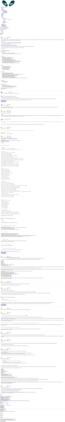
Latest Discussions (5, 11)
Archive (1, 417)
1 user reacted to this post (3, 88)
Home (2, 8)
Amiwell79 (22, 400)
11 (0, 395)
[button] (2, 114)
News (2, 9)
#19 (7, 358)
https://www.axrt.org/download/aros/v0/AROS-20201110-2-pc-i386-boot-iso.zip (12, 42)
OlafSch (27, 400)
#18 (7, 349)
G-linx (24, 400)
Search (2, 16)
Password (1, 402)
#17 (7, 340)
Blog (2, 15)
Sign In (4, 21)
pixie (18, 400)
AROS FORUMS (4, 25)
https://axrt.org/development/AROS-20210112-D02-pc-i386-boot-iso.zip (9, 138)
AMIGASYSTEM (16, 400)
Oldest (2, 31)
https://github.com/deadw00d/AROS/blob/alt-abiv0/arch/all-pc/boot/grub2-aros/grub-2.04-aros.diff (11, 389)
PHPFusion (4, 419)
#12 (7, 288)
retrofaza (20, 400)
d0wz (28, 400)
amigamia (10, 400)
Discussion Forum (4, 10)
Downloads (3, 14)
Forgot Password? (5, 22)
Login (2, 17)
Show (10, 19)
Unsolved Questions (5, 12)
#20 (7, 386)
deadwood (12, 400)
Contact (2, 13)
